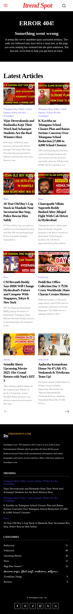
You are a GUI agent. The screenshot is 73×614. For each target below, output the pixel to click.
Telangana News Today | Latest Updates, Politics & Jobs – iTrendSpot (17, 112)
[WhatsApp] (56, 606)
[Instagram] (25, 606)
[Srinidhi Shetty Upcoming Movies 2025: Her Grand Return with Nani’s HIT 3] (19, 344)
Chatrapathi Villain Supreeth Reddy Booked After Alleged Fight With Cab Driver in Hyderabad (53, 212)
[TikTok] (33, 606)
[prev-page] (6, 411)
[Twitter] (48, 606)
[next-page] (67, 411)
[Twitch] (40, 606)
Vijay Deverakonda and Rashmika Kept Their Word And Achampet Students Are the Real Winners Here (18, 129)
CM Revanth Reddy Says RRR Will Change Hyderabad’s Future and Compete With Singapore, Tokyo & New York (18, 292)
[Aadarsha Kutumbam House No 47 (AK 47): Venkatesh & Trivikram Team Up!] (54, 344)
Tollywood (43, 277)
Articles (7, 359)
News (5, 199)
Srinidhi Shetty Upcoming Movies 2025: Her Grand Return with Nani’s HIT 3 (19, 372)
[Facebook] (17, 606)
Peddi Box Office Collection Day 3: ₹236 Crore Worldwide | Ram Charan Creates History (54, 288)
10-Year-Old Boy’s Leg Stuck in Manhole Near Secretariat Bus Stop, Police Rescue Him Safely (18, 212)
